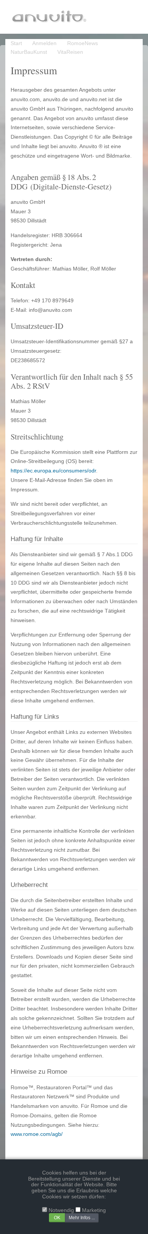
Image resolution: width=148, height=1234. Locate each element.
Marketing (94, 1210)
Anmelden (44, 43)
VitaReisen (70, 52)
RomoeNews (82, 43)
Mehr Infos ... (82, 1217)
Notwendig (61, 1210)
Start (16, 43)
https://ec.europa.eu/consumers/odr (53, 471)
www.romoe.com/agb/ (37, 1134)
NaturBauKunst (29, 52)
